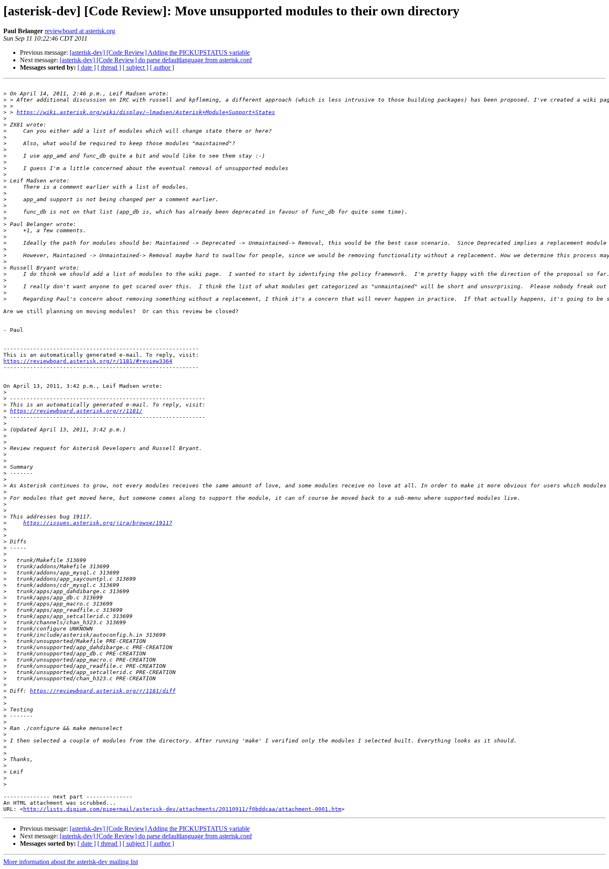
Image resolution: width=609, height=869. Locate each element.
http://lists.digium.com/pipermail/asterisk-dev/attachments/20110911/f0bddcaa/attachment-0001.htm (182, 809)
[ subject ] (135, 67)
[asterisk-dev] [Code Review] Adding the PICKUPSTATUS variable (160, 52)
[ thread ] (109, 67)
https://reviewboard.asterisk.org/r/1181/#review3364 (87, 361)
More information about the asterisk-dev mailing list (70, 861)
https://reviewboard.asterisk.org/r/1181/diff (103, 691)
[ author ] (162, 67)
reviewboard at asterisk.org (80, 30)
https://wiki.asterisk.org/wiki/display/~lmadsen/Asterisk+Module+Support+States (146, 112)
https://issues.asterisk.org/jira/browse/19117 (97, 523)
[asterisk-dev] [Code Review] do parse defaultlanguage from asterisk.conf (156, 59)
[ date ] (86, 67)
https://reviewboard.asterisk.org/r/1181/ (76, 411)
